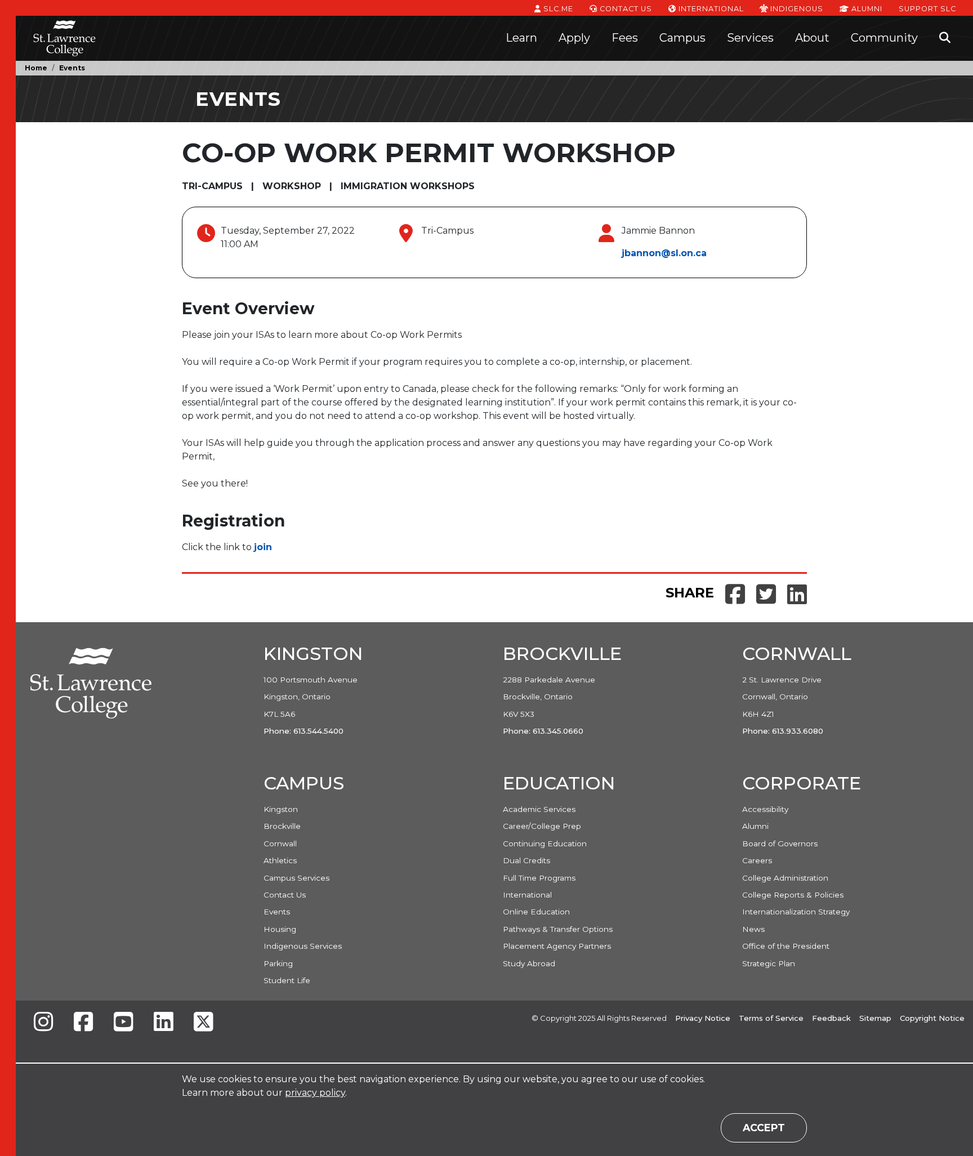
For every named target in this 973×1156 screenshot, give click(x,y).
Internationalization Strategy (796, 911)
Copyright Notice (932, 1018)
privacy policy (315, 1092)
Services (750, 37)
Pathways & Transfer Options (558, 929)
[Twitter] (203, 1023)
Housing (280, 929)
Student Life (287, 980)
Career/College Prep (542, 826)
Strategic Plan (768, 963)
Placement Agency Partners (557, 945)
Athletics (280, 860)
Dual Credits (526, 860)
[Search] (945, 38)
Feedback (831, 1018)
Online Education (536, 911)
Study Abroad (529, 963)
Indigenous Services (303, 945)
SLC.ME (557, 9)
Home (36, 68)
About (812, 37)
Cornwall (280, 843)
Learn (521, 37)
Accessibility (765, 809)
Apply (574, 37)
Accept (764, 1127)
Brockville (282, 826)
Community (884, 37)
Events (72, 68)
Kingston (281, 809)
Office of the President (785, 945)
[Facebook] (83, 1023)
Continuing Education (545, 843)
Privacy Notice (702, 1018)
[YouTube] (123, 1023)
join (263, 547)
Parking (278, 963)
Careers (757, 860)
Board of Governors (780, 843)
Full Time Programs (539, 877)
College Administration (785, 877)
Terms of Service (771, 1018)
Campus (682, 37)
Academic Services (539, 809)
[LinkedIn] (163, 1023)
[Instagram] (43, 1023)
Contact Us (624, 9)
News (753, 929)
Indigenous (795, 8)
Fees (625, 37)
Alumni (865, 9)
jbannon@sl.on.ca (664, 253)
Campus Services (296, 877)
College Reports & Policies (792, 894)
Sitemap (875, 1018)
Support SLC (927, 8)
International (710, 9)
